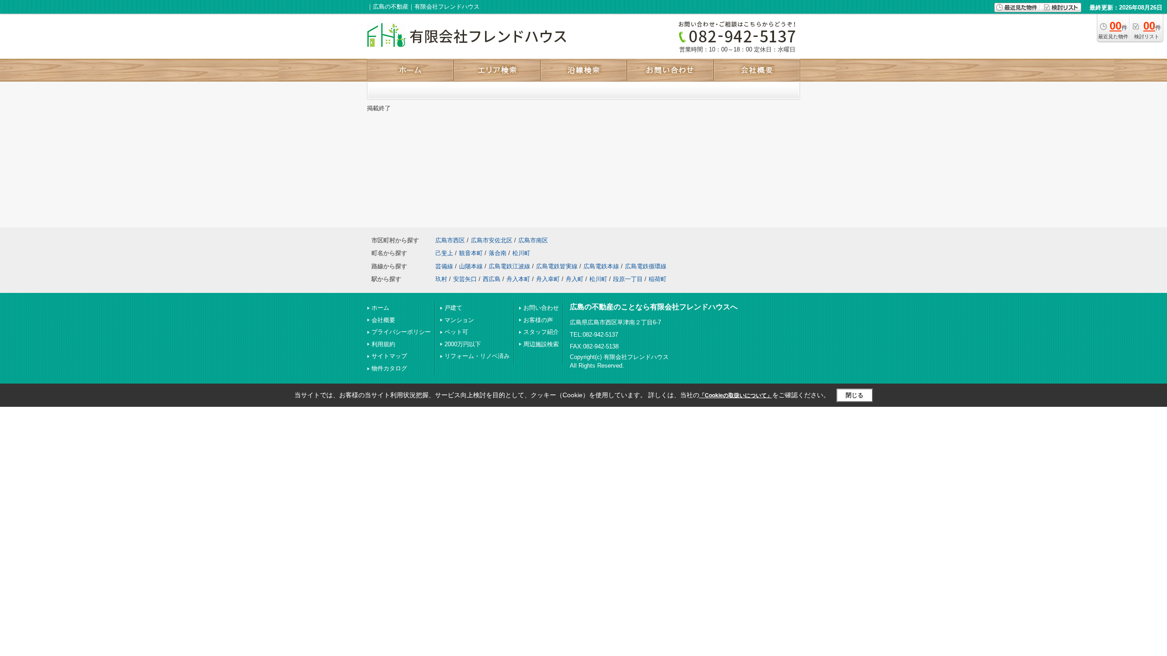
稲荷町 (657, 279)
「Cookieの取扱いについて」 (735, 395)
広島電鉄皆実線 (557, 266)
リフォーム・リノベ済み (477, 356)
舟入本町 (518, 279)
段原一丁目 (628, 279)
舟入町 (575, 279)
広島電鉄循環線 (645, 266)
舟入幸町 (548, 279)
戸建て (453, 307)
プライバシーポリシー (401, 331)
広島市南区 (533, 240)
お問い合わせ (541, 307)
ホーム (380, 307)
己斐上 (444, 253)
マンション (459, 320)
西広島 (492, 279)
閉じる (854, 395)
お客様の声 (538, 320)
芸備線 (444, 266)
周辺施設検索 (541, 344)
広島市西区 (450, 240)
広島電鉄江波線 (509, 266)
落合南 (497, 253)
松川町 (521, 253)
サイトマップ (389, 356)
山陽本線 (471, 266)
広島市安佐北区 (491, 240)
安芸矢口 (465, 279)
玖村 (441, 279)
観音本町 (471, 253)
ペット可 (456, 331)
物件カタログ (389, 368)
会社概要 (383, 320)
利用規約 (383, 344)
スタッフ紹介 (541, 331)
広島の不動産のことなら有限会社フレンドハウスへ (654, 307)
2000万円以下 (462, 344)
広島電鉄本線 (601, 266)
